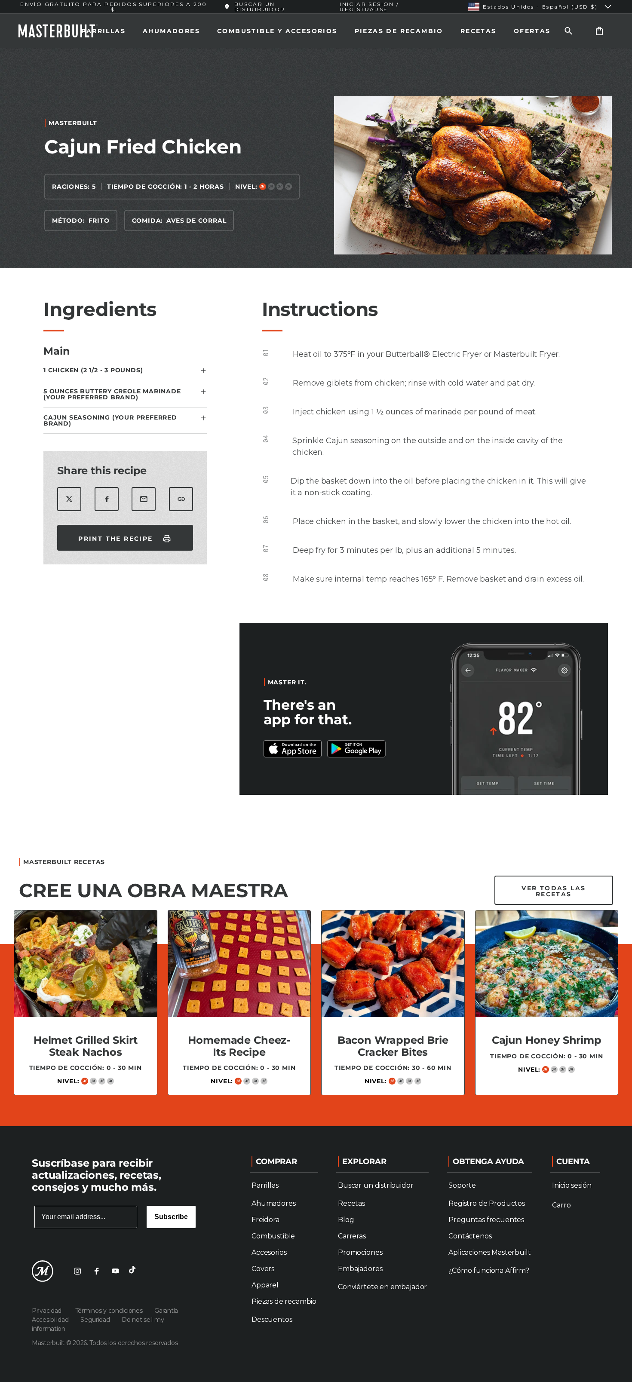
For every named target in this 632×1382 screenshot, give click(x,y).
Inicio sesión (571, 1185)
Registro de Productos (486, 1203)
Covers (263, 1269)
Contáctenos (469, 1236)
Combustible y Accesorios (277, 31)
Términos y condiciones (109, 1311)
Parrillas (103, 31)
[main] (316, 583)
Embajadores (360, 1269)
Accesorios (269, 1252)
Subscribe (171, 1216)
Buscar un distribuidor (375, 1185)
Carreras (352, 1236)
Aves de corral (196, 221)
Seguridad (95, 1320)
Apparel (265, 1285)
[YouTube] (115, 1271)
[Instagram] (77, 1271)
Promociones (360, 1252)
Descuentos (272, 1319)
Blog (346, 1220)
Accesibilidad (51, 1320)
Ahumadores (171, 31)
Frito (99, 221)
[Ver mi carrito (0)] (599, 31)
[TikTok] (134, 1271)
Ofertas (532, 31)
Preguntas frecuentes (486, 1220)
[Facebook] (96, 1271)
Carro (561, 1205)
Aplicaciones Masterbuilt (489, 1252)
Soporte (462, 1185)
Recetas (478, 31)
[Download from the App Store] (356, 748)
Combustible (273, 1236)
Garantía (166, 1311)
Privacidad (48, 1311)
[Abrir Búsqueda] (568, 31)
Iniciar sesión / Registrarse (369, 6)
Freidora (265, 1220)
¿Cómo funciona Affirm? (488, 1270)
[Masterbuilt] (65, 31)
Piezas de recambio (399, 31)
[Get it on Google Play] (293, 748)
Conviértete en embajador (382, 1287)
